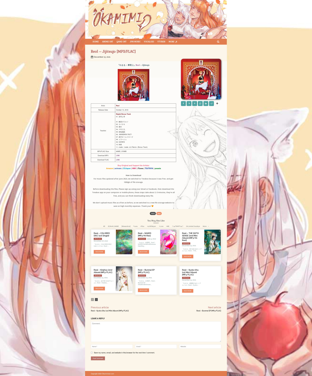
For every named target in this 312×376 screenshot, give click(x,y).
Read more (99, 251)
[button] (218, 42)
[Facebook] (183, 103)
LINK (118, 155)
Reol (138, 65)
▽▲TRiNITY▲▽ (177, 226)
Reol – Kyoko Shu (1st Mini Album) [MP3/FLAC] (190, 272)
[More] (217, 103)
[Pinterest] (194, 103)
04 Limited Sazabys (193, 226)
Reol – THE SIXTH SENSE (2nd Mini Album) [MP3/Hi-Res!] (190, 236)
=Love (161, 226)
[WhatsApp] (200, 103)
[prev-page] (92, 299)
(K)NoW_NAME (113, 226)
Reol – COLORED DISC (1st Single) (102, 234)
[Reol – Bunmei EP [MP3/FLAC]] (168, 278)
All (104, 226)
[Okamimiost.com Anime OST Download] (156, 19)
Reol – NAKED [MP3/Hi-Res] (144, 234)
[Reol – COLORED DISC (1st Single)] (124, 242)
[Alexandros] (126, 226)
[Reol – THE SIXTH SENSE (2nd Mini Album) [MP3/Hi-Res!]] (212, 242)
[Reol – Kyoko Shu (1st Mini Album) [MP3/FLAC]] (212, 278)
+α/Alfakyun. (151, 226)
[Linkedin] (205, 103)
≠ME (167, 226)
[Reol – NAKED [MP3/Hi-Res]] (168, 242)
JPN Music (97, 239)
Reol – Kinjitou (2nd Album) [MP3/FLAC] (103, 271)
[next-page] (96, 299)
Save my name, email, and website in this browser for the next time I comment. (124, 352)
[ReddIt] (211, 103)
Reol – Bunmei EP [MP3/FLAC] (146, 271)
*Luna (135, 226)
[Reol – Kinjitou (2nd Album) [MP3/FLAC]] (124, 278)
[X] (189, 103)
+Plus (142, 226)
